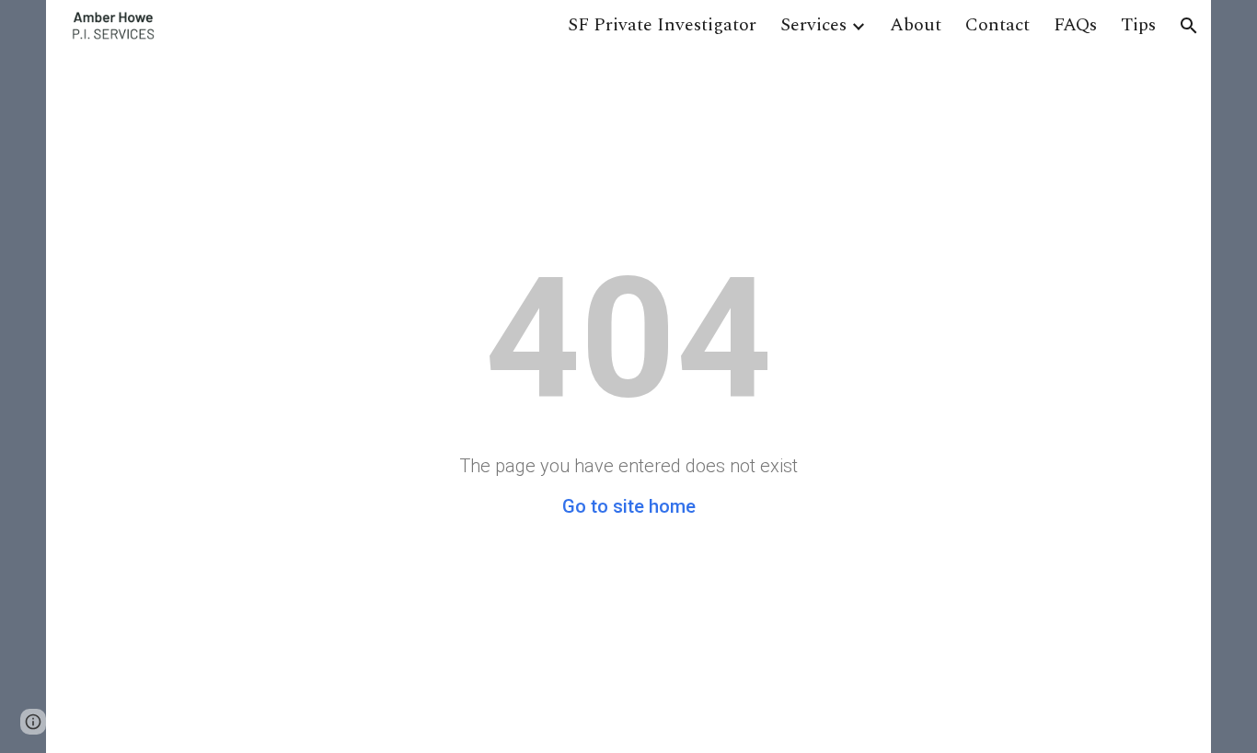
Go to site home (629, 506)
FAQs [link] (1075, 25)
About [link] (915, 25)
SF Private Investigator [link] (662, 25)
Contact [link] (997, 25)
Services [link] (813, 25)
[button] (1189, 26)
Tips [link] (1138, 25)
